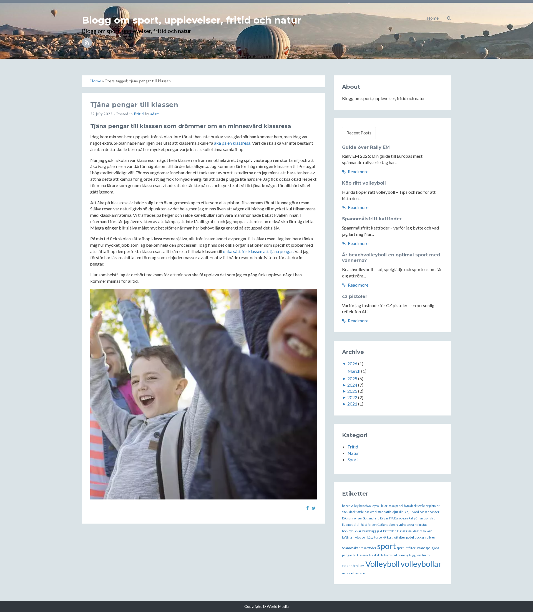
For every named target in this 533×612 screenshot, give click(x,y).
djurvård (413, 512)
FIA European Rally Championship (412, 518)
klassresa (419, 531)
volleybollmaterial (354, 573)
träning (403, 555)
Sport (353, 459)
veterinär (349, 565)
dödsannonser (429, 512)
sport (386, 546)
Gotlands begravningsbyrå (396, 524)
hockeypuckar (351, 531)
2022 (352, 397)
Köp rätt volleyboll (364, 183)
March (354, 371)
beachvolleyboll (369, 506)
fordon (372, 524)
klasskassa (404, 531)
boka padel (395, 506)
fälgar (384, 518)
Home (433, 18)
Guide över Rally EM (366, 147)
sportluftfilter (406, 548)
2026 (352, 363)
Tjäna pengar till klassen (134, 105)
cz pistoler (354, 296)
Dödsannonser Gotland (358, 518)
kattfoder (389, 531)
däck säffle (356, 512)
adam (155, 114)
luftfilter (399, 537)
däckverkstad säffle (378, 512)
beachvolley (350, 506)
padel (410, 537)
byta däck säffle (414, 506)
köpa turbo (374, 537)
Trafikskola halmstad (383, 555)
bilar (384, 506)
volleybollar (421, 563)
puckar (419, 537)
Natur (353, 453)
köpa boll (360, 537)
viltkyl (360, 565)
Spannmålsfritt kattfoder (372, 218)
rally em (430, 537)
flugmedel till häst (354, 524)
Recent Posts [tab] (358, 132)
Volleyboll (382, 563)
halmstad (421, 524)
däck (345, 512)
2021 (352, 403)
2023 (352, 391)
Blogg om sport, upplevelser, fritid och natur (191, 20)
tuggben (415, 555)
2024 (352, 384)
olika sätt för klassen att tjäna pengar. (258, 251)
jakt (379, 531)
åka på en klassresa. (232, 143)
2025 (352, 378)
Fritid (139, 114)
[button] (449, 18)
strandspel (423, 548)
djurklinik (399, 512)
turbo (425, 555)
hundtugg (369, 531)
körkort (388, 537)
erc (376, 518)
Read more (357, 171)
